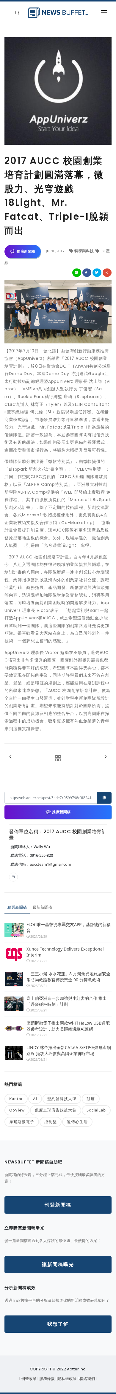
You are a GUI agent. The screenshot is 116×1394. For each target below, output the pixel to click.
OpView (17, 1110)
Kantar (16, 1098)
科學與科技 (84, 251)
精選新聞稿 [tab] (17, 907)
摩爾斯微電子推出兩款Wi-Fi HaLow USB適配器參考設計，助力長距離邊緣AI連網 (68, 1026)
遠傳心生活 (77, 1121)
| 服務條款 (46, 1378)
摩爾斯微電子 (21, 1121)
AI (35, 1098)
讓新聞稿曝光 (58, 1264)
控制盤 (50, 1121)
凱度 (91, 1098)
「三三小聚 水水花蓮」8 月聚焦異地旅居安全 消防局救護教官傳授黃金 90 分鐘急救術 (69, 976)
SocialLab (96, 1110)
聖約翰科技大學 (61, 1098)
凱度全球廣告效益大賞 (55, 1110)
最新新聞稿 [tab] (42, 907)
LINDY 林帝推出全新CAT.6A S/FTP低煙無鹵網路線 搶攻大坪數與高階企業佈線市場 (68, 1050)
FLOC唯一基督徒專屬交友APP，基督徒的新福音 (68, 927)
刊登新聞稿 (58, 1204)
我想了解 (58, 1324)
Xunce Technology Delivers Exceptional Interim (65, 952)
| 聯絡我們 (87, 1378)
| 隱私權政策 (67, 1378)
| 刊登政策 (28, 1378)
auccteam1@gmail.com (50, 864)
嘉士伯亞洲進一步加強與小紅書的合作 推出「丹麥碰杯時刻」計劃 (66, 1001)
